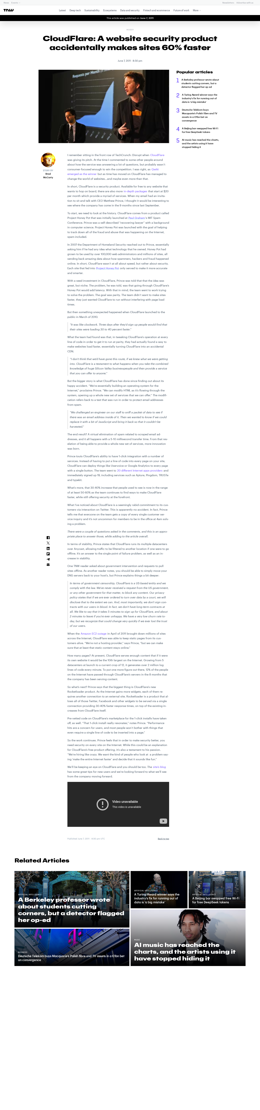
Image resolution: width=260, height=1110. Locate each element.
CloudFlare (157, 155)
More (195, 10)
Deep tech (75, 10)
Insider (130, 30)
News (6, 2)
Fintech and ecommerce (156, 10)
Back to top (163, 838)
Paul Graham (136, 217)
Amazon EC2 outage (93, 633)
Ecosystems (110, 10)
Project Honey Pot (107, 268)
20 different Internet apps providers (139, 470)
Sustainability (92, 10)
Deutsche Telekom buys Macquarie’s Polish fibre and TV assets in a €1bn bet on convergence (199, 115)
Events (14, 2)
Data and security (130, 10)
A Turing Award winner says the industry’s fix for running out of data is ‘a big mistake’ (199, 98)
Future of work (181, 10)
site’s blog (159, 767)
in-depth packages (135, 191)
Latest (62, 10)
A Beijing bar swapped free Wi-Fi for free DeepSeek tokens (200, 130)
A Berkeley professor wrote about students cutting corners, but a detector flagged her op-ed (200, 83)
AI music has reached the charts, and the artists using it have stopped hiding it (200, 143)
